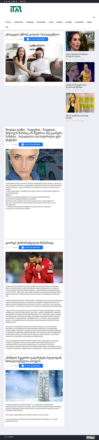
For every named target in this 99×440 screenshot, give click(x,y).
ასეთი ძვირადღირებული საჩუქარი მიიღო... (77, 55)
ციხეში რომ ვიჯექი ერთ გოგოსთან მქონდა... (76, 86)
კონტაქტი (23, 1)
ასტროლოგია (18, 22)
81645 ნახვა (13, 144)
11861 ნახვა (14, 366)
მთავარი (8, 22)
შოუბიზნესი (30, 22)
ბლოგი (51, 22)
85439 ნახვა (80, 90)
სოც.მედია (68, 22)
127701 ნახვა (80, 59)
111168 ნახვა (79, 120)
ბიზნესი (89, 22)
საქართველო (79, 22)
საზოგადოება (41, 22)
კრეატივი (59, 22)
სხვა (7, 27)
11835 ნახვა (14, 247)
